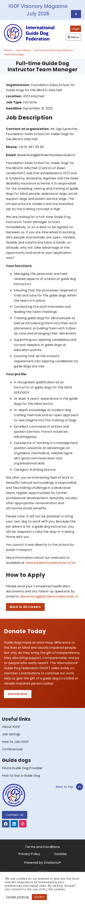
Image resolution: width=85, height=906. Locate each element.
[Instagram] (22, 823)
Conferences (12, 749)
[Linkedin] (14, 823)
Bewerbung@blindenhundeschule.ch (49, 596)
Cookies (60, 854)
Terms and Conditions (42, 847)
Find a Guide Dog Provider (22, 768)
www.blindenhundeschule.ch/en (51, 562)
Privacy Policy (29, 854)
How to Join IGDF (15, 741)
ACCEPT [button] (39, 897)
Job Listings (11, 734)
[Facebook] (5, 823)
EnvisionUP (52, 862)
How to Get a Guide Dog (21, 775)
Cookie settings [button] (17, 897)
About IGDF (11, 726)
